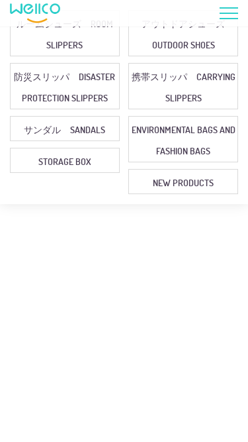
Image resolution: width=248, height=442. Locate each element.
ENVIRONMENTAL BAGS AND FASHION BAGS (183, 140)
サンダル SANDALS (64, 129)
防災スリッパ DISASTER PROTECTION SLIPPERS (64, 87)
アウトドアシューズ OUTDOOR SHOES (188, 34)
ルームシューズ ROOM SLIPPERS (65, 34)
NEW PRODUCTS (183, 182)
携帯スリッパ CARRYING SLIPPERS (183, 87)
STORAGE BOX (64, 161)
